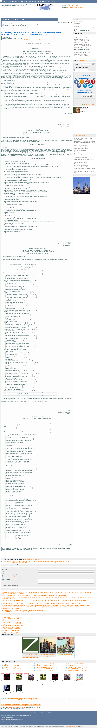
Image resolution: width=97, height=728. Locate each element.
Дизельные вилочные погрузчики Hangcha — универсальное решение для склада (85, 142)
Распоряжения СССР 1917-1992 (82, 52)
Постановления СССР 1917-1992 (82, 45)
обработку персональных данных (20, 575)
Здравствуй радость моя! (82, 157)
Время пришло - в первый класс (84, 159)
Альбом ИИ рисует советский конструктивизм (48, 655)
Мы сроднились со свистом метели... (84, 152)
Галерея (28, 1)
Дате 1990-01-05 (24, 39)
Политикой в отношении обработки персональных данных (12, 719)
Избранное (76, 5)
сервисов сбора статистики (72, 726)
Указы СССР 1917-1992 (80, 54)
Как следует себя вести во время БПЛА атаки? (21, 705)
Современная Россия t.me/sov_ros (75, 7)
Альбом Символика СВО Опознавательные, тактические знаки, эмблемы (30, 656)
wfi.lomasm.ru (63, 712)
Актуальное (70, 5)
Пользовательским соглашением (25, 715)
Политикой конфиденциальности (7, 717)
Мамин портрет (80, 150)
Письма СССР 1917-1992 (80, 42)
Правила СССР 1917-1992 (80, 47)
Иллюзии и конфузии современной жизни (84, 169)
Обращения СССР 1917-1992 (81, 40)
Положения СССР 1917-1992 (81, 44)
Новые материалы (80, 135)
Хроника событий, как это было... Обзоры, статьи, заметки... (31, 681)
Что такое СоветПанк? (19, 694)
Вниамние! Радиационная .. (6, 683)
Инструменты (13, 1)
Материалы (21, 1)
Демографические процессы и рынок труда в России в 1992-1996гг (24, 610)
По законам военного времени (83, 148)
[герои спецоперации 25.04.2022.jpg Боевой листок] (65, 653)
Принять (79, 726)
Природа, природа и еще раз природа (84, 172)
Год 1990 (39, 39)
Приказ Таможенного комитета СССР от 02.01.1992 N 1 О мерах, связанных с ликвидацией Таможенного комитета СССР (42, 607)
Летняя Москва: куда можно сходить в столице (83, 139)
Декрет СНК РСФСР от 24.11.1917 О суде (15, 611)
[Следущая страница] (74, 647)
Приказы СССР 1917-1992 (82, 49)
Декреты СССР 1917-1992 (80, 36)
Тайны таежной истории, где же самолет (84, 155)
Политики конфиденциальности (21, 576)
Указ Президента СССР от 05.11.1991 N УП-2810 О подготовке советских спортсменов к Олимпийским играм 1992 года (41, 603)
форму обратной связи (30, 708)
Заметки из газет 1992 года (11, 608)
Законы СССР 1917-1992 (80, 37)
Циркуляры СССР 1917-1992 (81, 55)
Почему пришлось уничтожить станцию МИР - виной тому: (6, 692)
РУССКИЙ (81, 60)
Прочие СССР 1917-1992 (80, 51)
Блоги (39, 1)
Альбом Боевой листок (65, 654)
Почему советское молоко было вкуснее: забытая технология (84, 164)
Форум (44, 1)
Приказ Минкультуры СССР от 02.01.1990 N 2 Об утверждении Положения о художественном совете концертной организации (38, 561)
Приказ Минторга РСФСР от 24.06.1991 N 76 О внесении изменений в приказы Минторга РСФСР (34, 595)
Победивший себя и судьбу (82, 147)
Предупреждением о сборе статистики (8, 721)
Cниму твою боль (80, 145)
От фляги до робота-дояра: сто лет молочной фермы (82, 161)
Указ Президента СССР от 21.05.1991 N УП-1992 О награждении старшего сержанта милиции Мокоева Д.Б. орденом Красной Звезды (46, 605)
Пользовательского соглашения (18, 577)
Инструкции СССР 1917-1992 (81, 39)
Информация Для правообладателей (8, 724)
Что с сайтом (51, 1)
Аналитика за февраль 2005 (83, 166)
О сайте (34, 1)
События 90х (30, 684)
